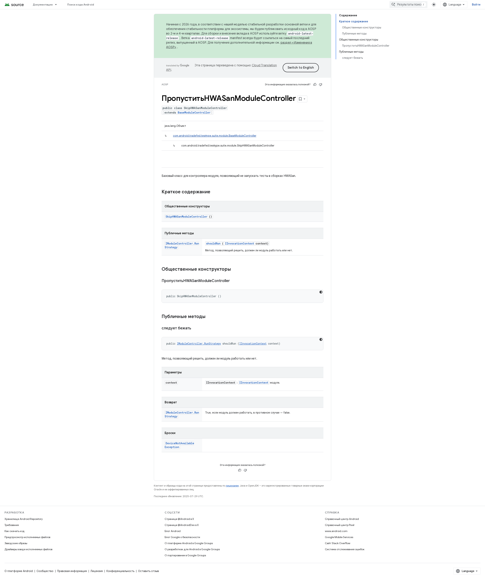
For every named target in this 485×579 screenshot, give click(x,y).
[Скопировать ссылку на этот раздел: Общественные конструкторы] (236, 269)
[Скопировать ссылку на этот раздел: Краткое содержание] (215, 192)
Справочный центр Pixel (339, 525)
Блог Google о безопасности (182, 537)
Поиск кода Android (80, 4)
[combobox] (408, 4)
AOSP (165, 84)
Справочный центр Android (342, 519)
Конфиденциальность (120, 571)
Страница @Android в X (179, 519)
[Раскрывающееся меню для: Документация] (57, 4)
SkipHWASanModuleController (186, 216)
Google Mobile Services (339, 537)
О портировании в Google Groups (185, 555)
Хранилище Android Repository (24, 519)
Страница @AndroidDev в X (182, 525)
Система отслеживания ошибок (345, 549)
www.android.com (336, 531)
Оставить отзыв (148, 571)
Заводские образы (16, 543)
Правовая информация (72, 571)
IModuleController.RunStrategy (199, 343)
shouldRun (213, 243)
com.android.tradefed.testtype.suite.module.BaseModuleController (214, 135)
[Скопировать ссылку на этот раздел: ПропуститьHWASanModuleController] (234, 281)
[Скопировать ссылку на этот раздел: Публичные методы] (210, 317)
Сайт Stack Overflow (337, 543)
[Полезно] (315, 84)
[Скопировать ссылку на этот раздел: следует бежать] (196, 328)
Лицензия (97, 571)
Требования (12, 525)
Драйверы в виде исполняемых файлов (28, 549)
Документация (42, 4)
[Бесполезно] (320, 84)
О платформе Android (19, 571)
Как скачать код (15, 531)
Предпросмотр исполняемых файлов (27, 537)
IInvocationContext (239, 243)
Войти (476, 4)
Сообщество (45, 571)
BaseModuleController (194, 112)
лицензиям (232, 485)
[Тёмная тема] (321, 292)
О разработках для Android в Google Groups (192, 549)
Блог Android (173, 531)
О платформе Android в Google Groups (189, 543)
